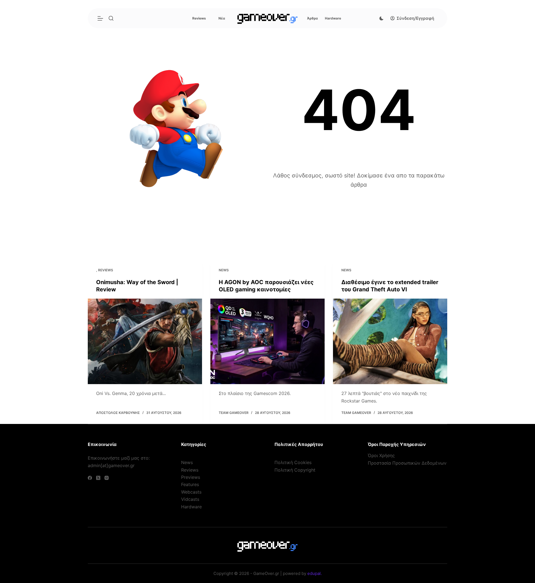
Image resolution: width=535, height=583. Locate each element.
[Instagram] (106, 478)
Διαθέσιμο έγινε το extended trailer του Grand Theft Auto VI (389, 286)
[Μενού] (100, 18)
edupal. (314, 573)
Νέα (221, 18)
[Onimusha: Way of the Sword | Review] (145, 341)
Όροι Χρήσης (381, 455)
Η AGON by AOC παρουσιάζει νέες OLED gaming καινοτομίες (266, 286)
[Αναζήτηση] (111, 18)
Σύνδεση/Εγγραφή (415, 18)
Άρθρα (312, 18)
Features (190, 484)
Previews (190, 477)
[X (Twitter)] (98, 478)
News (224, 270)
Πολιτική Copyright (294, 470)
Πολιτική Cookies (293, 462)
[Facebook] (90, 478)
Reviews (199, 18)
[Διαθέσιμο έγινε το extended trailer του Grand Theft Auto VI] (390, 341)
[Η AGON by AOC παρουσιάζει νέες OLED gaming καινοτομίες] (267, 341)
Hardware (333, 18)
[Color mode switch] (381, 18)
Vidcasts (190, 499)
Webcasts (191, 492)
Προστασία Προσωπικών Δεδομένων (407, 463)
